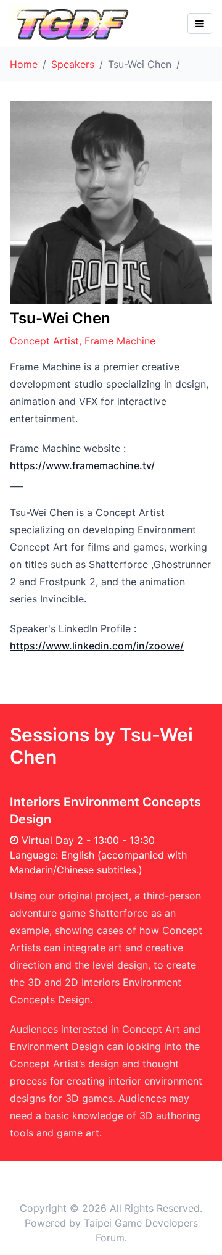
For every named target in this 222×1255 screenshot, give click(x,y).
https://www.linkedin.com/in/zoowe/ (97, 646)
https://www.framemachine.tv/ (82, 465)
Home (24, 64)
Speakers (72, 64)
